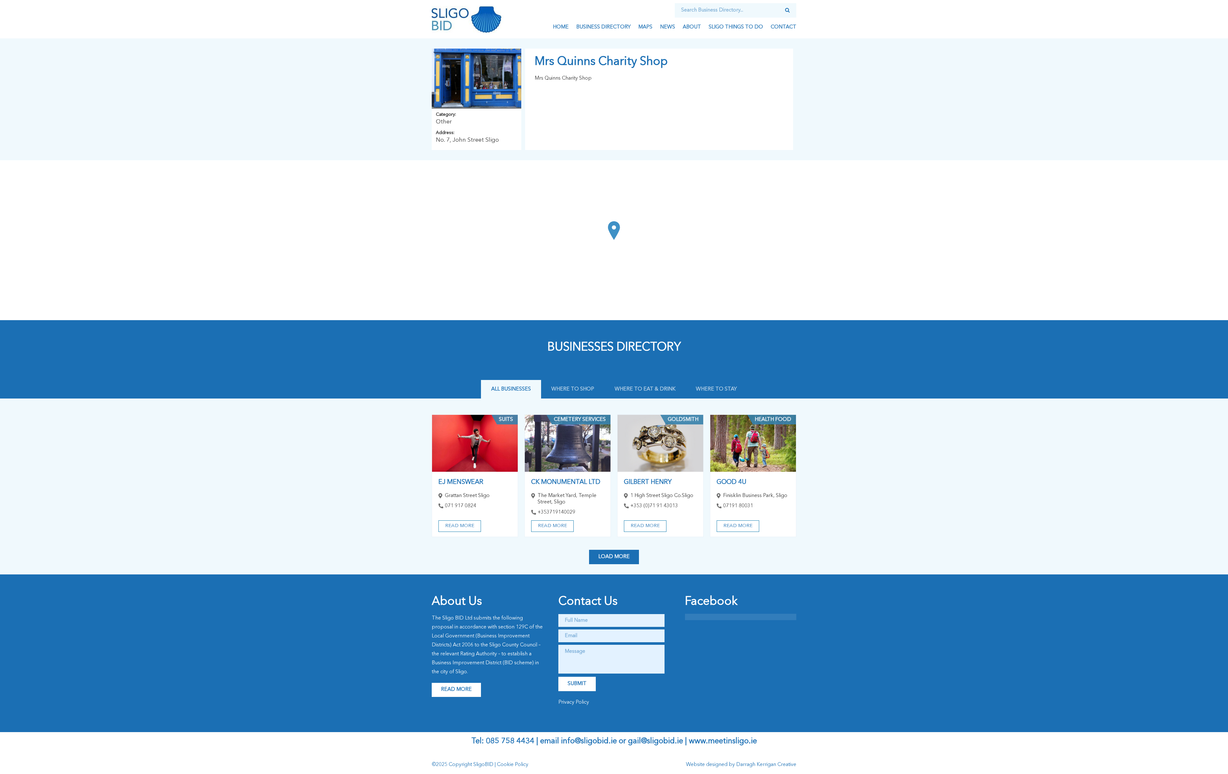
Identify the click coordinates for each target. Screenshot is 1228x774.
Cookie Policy (512, 764)
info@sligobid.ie (589, 741)
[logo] (467, 19)
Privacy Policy (573, 702)
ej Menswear (460, 482)
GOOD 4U (731, 482)
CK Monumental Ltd (565, 482)
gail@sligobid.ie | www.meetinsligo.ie (692, 741)
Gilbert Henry (648, 482)
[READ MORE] (475, 443)
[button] (614, 230)
